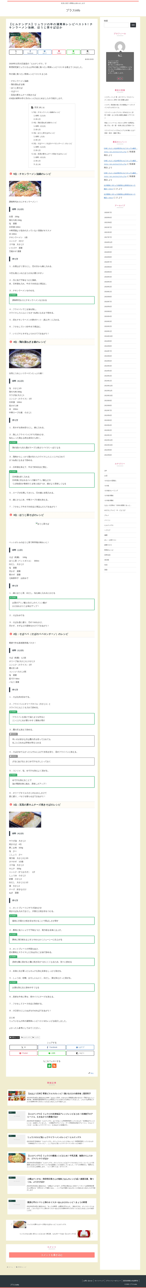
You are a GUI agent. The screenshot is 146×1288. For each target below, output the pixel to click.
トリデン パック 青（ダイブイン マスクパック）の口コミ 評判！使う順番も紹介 (119, 98)
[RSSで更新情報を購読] (54, 1066)
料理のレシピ (15, 1037)
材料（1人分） (41, 116)
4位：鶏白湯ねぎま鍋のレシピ (45, 123)
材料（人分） (40, 136)
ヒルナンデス (27, 1037)
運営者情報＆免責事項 (130, 1281)
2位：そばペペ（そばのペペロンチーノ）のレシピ (52, 143)
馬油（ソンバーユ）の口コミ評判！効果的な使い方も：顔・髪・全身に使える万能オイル (119, 124)
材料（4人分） (41, 157)
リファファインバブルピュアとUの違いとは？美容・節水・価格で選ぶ (119, 132)
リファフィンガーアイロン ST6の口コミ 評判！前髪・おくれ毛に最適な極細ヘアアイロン (119, 115)
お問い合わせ (87, 1281)
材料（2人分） (41, 126)
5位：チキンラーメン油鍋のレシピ (46, 112)
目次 (36, 107)
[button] (88, 52)
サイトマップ (99, 1281)
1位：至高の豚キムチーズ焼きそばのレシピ (50, 154)
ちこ (120, 55)
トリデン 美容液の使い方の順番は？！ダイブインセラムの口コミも (119, 106)
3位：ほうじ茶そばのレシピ (44, 133)
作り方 (38, 119)
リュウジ (36, 1037)
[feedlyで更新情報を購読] (49, 1066)
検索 (106, 21)
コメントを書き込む (52, 1255)
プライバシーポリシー (113, 1281)
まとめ (38, 164)
